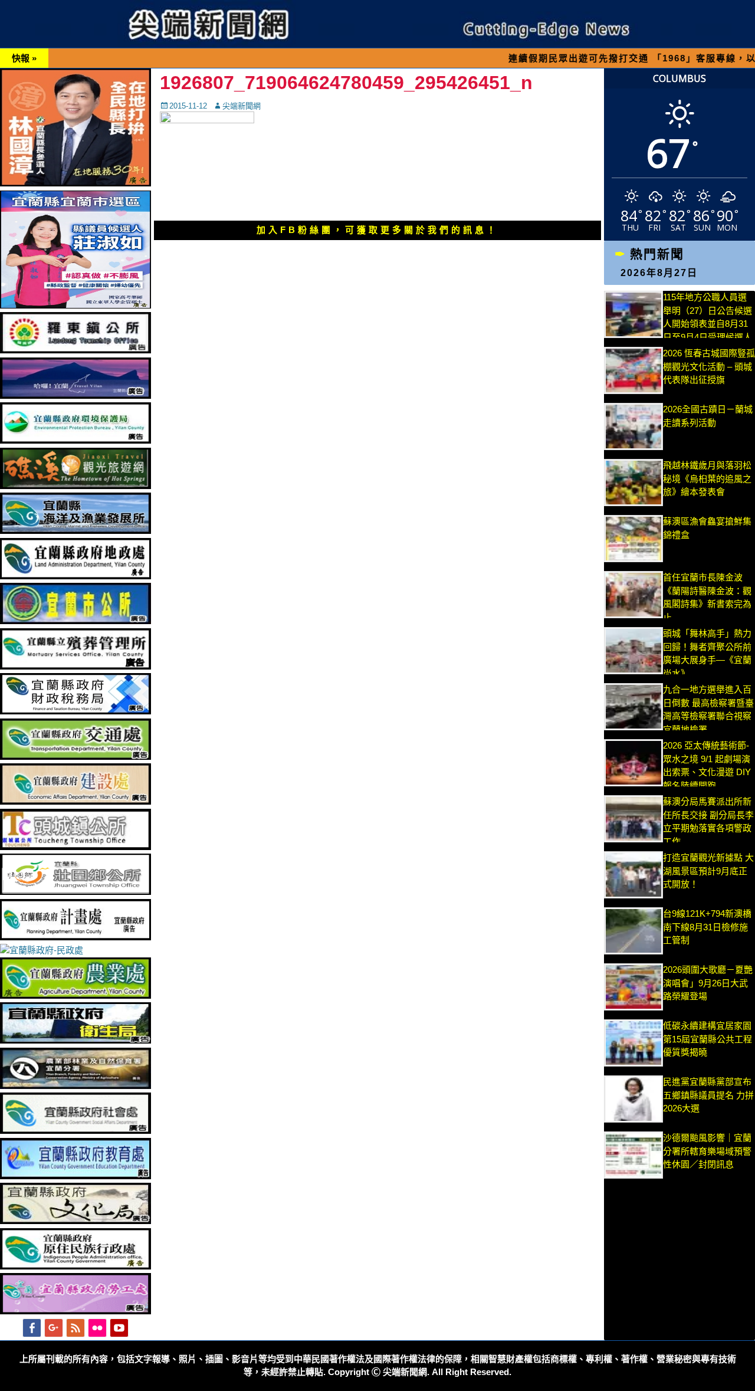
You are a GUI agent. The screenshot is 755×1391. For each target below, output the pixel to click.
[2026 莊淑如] (75, 305)
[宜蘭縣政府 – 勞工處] (75, 1311)
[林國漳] (75, 183)
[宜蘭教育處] (75, 1176)
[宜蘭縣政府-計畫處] (75, 937)
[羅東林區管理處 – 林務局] (75, 1086)
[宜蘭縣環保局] (75, 440)
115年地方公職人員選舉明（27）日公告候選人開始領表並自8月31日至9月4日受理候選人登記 (707, 323)
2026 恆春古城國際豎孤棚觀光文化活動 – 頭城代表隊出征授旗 (709, 366)
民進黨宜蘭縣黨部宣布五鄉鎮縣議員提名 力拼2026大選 (708, 1095)
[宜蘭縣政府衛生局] (75, 1040)
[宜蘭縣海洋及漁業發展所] (75, 531)
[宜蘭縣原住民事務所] (75, 1266)
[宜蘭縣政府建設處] (75, 801)
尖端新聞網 (241, 105)
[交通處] (75, 757)
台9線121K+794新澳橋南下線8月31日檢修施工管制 (707, 926)
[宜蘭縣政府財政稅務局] (75, 711)
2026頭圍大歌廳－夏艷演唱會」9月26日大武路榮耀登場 (708, 982)
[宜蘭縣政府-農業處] (75, 995)
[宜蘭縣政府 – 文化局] (75, 1221)
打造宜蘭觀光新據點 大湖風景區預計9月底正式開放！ (708, 870)
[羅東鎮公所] (75, 350)
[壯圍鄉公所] (75, 892)
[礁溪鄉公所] (75, 486)
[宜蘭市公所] (75, 621)
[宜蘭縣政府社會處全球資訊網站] (75, 1131)
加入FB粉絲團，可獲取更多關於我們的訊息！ (377, 230)
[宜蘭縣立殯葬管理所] (75, 666)
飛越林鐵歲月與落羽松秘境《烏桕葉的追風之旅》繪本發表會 (707, 478)
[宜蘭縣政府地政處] (75, 576)
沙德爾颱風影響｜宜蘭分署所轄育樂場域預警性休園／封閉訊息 (707, 1151)
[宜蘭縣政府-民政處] (41, 950)
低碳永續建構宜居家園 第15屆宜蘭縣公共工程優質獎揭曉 (707, 1039)
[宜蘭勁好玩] (75, 396)
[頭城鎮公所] (75, 847)
